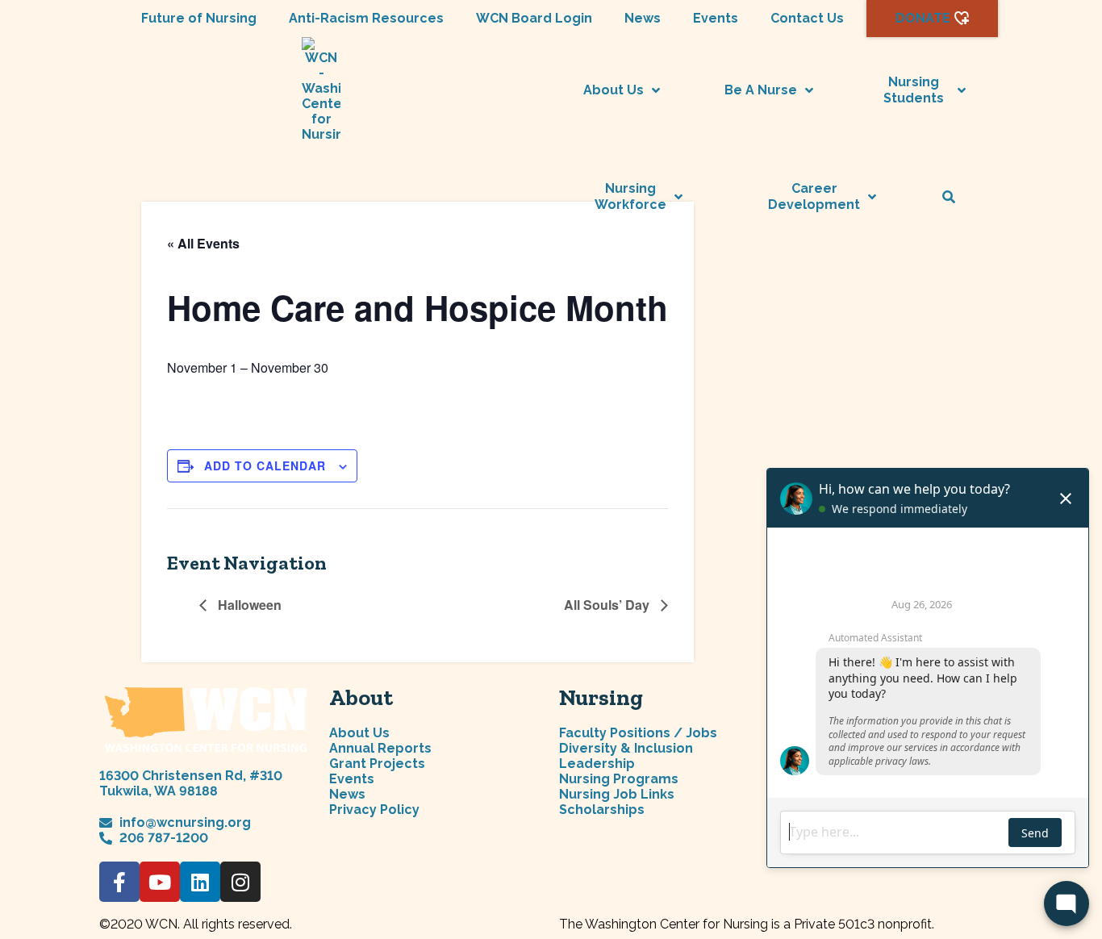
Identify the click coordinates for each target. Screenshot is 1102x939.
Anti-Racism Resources (366, 18)
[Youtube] (160, 882)
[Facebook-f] (119, 882)
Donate (922, 18)
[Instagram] (240, 882)
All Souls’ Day (608, 604)
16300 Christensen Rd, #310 (190, 775)
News (642, 18)
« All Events (203, 243)
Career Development (814, 196)
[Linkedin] (200, 882)
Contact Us (807, 18)
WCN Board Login (534, 18)
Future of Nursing (199, 18)
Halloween (248, 604)
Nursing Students (913, 90)
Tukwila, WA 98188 (158, 791)
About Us (613, 90)
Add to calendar (265, 465)
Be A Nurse (760, 90)
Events (715, 18)
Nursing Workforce (630, 196)
